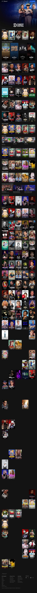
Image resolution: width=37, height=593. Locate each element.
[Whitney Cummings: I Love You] (25, 564)
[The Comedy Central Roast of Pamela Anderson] (5, 305)
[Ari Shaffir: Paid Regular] (18, 245)
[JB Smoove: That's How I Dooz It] (12, 374)
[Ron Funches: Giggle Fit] (18, 494)
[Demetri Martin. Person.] (5, 334)
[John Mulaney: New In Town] (25, 404)
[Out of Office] (25, 474)
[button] (2, 1)
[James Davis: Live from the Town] (18, 374)
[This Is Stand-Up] (5, 544)
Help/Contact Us (20, 577)
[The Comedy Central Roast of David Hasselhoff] (12, 295)
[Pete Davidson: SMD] (18, 484)
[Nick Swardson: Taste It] (32, 464)
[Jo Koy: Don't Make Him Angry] (25, 394)
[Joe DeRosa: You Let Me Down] (5, 404)
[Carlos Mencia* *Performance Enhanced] (32, 265)
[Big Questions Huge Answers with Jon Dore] (25, 255)
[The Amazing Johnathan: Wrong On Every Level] (5, 235)
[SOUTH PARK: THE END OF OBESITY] (18, 514)
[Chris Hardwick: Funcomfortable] (32, 275)
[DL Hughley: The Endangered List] (32, 315)
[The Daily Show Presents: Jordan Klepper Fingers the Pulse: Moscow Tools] (5, 424)
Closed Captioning (20, 578)
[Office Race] (18, 474)
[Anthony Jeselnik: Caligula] (12, 245)
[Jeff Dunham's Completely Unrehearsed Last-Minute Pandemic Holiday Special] (5, 384)
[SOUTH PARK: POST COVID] (25, 504)
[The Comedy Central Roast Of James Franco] (25, 295)
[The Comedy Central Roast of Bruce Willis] (32, 285)
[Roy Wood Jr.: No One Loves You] (5, 504)
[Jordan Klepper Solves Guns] (12, 414)
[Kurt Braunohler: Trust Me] (12, 434)
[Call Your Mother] (25, 265)
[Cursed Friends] (18, 315)
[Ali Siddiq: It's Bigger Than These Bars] (32, 225)
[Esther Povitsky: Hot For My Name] (32, 344)
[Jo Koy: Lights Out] (32, 394)
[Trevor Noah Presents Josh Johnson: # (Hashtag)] (18, 554)
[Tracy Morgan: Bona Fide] (32, 544)
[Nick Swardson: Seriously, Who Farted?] (25, 464)
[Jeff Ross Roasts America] (18, 384)
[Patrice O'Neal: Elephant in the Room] (32, 474)
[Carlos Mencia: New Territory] (5, 275)
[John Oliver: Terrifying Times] (5, 414)
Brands (3, 583)
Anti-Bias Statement (20, 582)
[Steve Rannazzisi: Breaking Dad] (12, 524)
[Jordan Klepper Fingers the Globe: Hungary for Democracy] (18, 414)
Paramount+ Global (4, 586)
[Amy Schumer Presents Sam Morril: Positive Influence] (25, 235)
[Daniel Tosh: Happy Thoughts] (18, 324)
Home (2, 577)
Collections (3, 580)
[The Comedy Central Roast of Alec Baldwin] (18, 285)
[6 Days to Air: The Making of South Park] (5, 225)
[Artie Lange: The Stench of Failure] (25, 245)
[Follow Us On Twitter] (28, 577)
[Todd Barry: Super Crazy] (18, 544)
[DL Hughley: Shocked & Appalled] (25, 315)
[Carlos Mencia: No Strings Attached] (12, 275)
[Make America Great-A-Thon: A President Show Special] (18, 444)
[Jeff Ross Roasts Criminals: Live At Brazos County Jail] (32, 384)
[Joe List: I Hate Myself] (12, 404)
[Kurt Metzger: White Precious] (18, 434)
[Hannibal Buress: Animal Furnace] (5, 364)
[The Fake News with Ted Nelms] (18, 354)
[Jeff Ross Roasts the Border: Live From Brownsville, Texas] (5, 394)
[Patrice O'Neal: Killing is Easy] (5, 484)
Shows (2, 578)
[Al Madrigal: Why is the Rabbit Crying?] (25, 225)
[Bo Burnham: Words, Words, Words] (32, 255)
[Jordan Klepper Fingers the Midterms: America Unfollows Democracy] (25, 414)
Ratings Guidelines (20, 579)
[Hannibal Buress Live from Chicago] (12, 364)
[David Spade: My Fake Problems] (32, 324)
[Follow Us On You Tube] (30, 577)
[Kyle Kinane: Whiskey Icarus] (5, 444)
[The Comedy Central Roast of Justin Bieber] (32, 295)
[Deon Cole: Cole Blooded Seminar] (25, 334)
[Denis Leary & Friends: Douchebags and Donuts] (18, 334)
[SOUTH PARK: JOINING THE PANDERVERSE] (5, 514)
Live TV (3, 581)
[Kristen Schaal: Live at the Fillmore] (32, 424)
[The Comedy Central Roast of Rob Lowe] (12, 305)
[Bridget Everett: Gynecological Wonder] (5, 265)
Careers (19, 580)
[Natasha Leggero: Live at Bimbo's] (32, 454)
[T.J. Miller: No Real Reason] (32, 524)
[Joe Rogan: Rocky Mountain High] (18, 404)
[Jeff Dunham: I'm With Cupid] (32, 374)
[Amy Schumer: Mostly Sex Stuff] (32, 235)
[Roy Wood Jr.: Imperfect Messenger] (32, 494)
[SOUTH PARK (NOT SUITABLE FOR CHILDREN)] (12, 514)
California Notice (12, 582)
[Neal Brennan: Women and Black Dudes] (18, 464)
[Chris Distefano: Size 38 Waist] (25, 275)
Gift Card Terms (12, 578)
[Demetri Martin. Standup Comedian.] (12, 334)
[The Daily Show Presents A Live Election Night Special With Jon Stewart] (5, 324)
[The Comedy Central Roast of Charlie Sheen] (5, 295)
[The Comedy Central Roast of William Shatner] (18, 305)
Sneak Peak (3, 585)
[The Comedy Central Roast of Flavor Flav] (18, 295)
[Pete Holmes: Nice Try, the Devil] (25, 484)
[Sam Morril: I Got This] (25, 514)
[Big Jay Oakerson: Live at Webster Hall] (18, 255)
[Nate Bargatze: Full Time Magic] (5, 464)
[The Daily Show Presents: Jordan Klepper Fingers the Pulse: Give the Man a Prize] (25, 534)
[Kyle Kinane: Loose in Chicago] (32, 434)
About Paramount (20, 581)
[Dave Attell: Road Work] (25, 324)
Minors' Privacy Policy (12, 581)
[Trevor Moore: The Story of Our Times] (12, 554)
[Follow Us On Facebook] (26, 577)
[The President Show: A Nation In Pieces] (32, 484)
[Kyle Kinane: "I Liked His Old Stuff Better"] (25, 434)
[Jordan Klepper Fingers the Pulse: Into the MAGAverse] (32, 414)
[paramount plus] (5, 1)
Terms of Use (11, 577)
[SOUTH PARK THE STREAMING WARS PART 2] (32, 504)
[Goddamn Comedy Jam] (25, 354)
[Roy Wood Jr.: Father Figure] (25, 494)
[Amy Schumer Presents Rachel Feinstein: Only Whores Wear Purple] (18, 235)
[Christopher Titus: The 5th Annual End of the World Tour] (5, 285)
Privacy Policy (11, 579)
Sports (2, 582)
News (2, 584)
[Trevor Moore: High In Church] (5, 554)
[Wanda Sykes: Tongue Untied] (18, 564)
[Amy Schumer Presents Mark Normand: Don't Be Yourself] (12, 235)
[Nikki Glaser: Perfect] (5, 474)
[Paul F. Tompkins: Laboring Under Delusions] (12, 484)
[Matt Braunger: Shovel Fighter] (32, 444)
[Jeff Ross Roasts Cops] (25, 384)
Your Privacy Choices (12, 580)
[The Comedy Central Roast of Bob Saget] (25, 285)
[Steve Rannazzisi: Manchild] (18, 524)
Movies (3, 579)
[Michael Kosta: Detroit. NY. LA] (5, 454)
